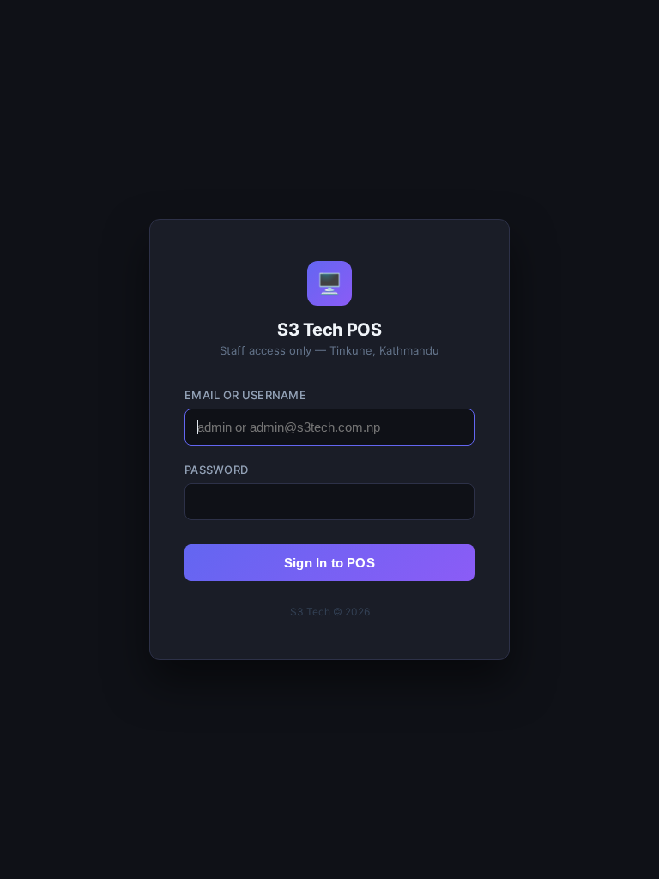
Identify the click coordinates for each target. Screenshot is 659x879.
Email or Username (245, 395)
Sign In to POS (329, 562)
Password (216, 469)
